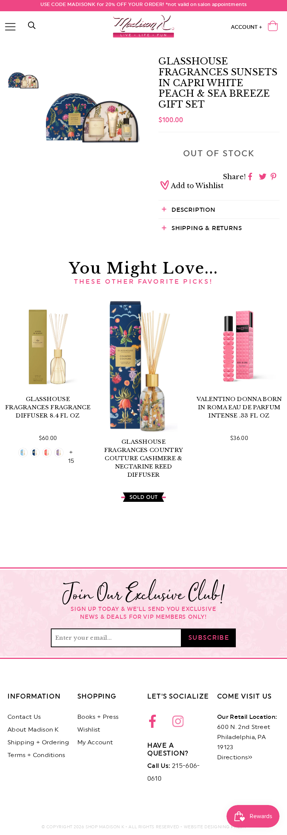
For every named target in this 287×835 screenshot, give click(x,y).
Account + (246, 27)
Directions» (235, 757)
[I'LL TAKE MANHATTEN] (35, 452)
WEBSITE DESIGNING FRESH (215, 827)
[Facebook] (154, 723)
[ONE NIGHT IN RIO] (47, 452)
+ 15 (71, 453)
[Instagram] (177, 723)
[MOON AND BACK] (59, 452)
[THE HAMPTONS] (23, 452)
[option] (92, 102)
